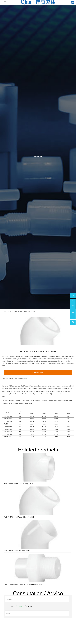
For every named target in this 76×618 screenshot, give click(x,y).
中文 (72, 2)
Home (9, 311)
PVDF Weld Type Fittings (27, 311)
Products (16, 311)
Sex (12, 606)
